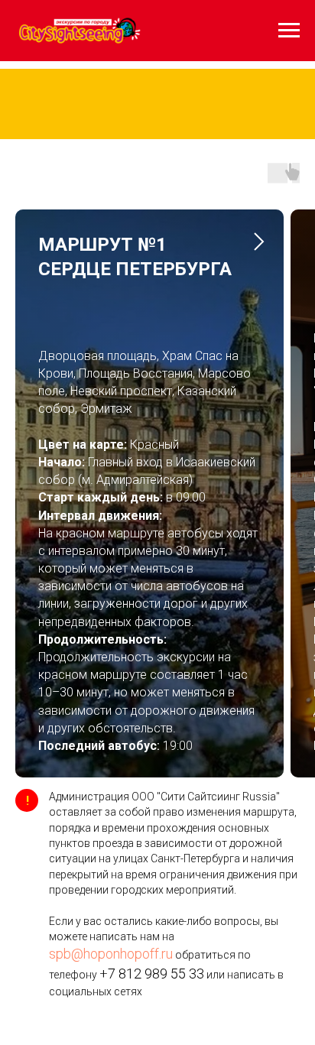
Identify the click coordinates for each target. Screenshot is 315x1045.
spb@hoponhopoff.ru (111, 993)
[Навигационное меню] (289, 30)
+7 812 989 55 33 (151, 1012)
